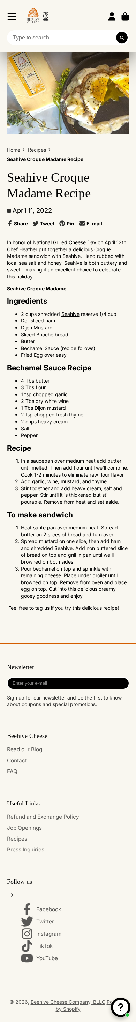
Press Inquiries (25, 849)
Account (112, 16)
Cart (125, 16)
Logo (38, 16)
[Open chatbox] (120, 1007)
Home (13, 150)
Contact (17, 760)
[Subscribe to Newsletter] (122, 683)
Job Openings (24, 828)
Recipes (37, 150)
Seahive (70, 314)
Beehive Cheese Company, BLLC (68, 1002)
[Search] (122, 38)
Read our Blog (24, 749)
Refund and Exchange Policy (43, 816)
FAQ (12, 771)
